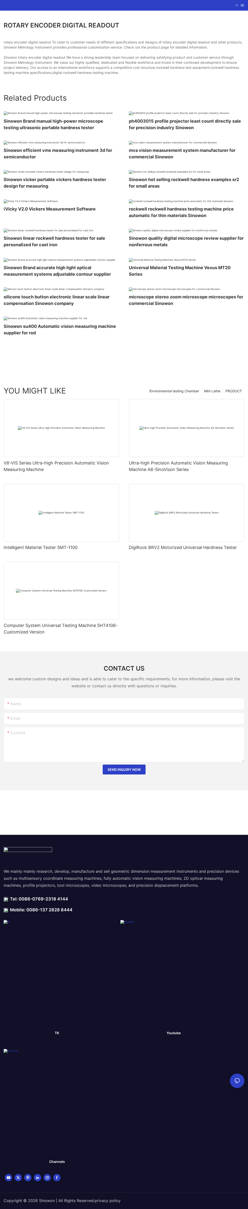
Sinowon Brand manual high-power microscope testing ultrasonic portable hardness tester (53, 124)
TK (57, 1033)
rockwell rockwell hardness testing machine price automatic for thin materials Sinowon (181, 212)
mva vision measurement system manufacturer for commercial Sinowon (182, 153)
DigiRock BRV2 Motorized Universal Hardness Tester (183, 547)
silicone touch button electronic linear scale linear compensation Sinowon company (56, 300)
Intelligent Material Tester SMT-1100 (41, 547)
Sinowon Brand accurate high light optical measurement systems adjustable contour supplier (57, 271)
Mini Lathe (212, 391)
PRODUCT (233, 391)
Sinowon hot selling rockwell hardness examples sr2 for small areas (184, 183)
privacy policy (108, 1200)
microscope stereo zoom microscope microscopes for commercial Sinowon (186, 300)
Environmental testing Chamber (174, 391)
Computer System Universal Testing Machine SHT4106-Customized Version (61, 628)
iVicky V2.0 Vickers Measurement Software (50, 208)
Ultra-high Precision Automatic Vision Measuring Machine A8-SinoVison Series (178, 466)
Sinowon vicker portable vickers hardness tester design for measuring (55, 183)
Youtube (174, 1033)
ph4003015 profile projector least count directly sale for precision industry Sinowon (185, 124)
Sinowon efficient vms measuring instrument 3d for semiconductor (58, 153)
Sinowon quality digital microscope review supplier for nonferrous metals (186, 241)
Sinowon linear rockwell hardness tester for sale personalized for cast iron (54, 241)
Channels (57, 1162)
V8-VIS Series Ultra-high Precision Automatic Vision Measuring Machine (56, 466)
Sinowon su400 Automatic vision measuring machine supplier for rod (60, 329)
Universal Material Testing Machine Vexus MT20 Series (180, 271)
